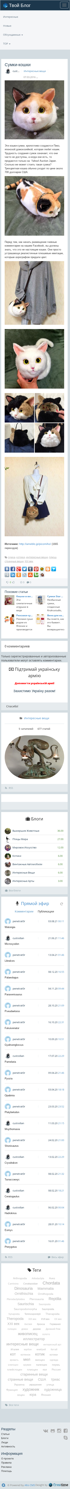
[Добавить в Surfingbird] (53, 569)
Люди (4, 1442)
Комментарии (24, 911)
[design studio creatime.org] (58, 1485)
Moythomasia (12, 1129)
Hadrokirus (11, 1213)
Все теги (14, 1405)
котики (20, 557)
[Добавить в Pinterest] (36, 569)
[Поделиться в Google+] (18, 569)
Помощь (6, 1471)
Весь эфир (58, 1257)
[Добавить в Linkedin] (12, 574)
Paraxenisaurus (13, 994)
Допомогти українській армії (34, 683)
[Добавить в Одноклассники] (18, 574)
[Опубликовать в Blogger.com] (48, 569)
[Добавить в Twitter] (24, 569)
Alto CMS (29, 1485)
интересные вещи (37, 557)
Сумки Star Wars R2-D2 (55, 596)
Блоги (4, 1438)
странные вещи (14, 561)
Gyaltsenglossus (14, 1044)
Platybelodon (12, 1112)
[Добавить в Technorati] (36, 574)
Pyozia (8, 1078)
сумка (11, 557)
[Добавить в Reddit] (24, 574)
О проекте (7, 1458)
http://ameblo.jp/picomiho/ (35, 543)
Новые (7, 25)
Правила (6, 1462)
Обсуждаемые (12, 34)
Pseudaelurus (12, 1011)
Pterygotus (11, 1246)
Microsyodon (12, 943)
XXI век (29, 561)
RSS (10, 788)
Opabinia (10, 1095)
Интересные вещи (35, 71)
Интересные (10, 16)
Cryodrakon (11, 1162)
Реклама (6, 1467)
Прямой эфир (35, 903)
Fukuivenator (12, 1028)
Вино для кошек (55, 615)
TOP (6, 43)
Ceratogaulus (12, 1196)
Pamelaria (10, 1061)
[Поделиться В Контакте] (7, 569)
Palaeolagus (11, 977)
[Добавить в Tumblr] (30, 569)
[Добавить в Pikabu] (42, 569)
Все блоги (15, 890)
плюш (52, 557)
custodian (18, 71)
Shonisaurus (12, 1145)
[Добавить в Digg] (7, 574)
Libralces (10, 960)
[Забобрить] (42, 574)
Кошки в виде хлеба (24, 596)
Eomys (9, 1230)
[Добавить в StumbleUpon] (30, 574)
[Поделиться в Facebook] (12, 569)
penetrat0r (19, 921)
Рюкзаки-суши (24, 615)
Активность (8, 1446)
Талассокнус (12, 1179)
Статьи (5, 1434)
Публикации (46, 911)
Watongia (10, 927)
